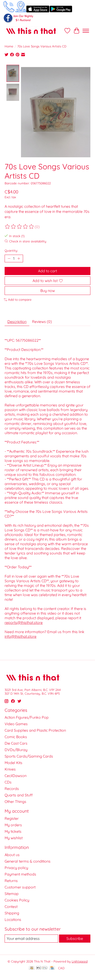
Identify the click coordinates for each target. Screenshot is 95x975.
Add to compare (20, 299)
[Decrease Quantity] (9, 258)
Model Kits (13, 762)
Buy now (47, 290)
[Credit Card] (52, 968)
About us (12, 854)
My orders (13, 825)
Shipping (12, 913)
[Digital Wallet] (42, 968)
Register (12, 818)
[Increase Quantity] (19, 258)
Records (12, 788)
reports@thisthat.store (24, 622)
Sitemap (12, 893)
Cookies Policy (17, 900)
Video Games (16, 723)
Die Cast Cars (16, 743)
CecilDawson (16, 775)
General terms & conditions (27, 861)
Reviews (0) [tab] (42, 321)
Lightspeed (80, 961)
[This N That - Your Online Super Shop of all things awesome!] (31, 30)
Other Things (15, 801)
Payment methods (20, 874)
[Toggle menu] (85, 30)
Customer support (20, 887)
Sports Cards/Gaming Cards (29, 756)
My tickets (13, 831)
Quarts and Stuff (19, 795)
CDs (8, 782)
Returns (11, 880)
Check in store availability (27, 241)
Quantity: (11, 250)
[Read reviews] (20, 226)
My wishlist (14, 838)
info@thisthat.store (20, 636)
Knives (10, 769)
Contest (11, 906)
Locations (13, 919)
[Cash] (32, 968)
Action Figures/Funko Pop (27, 717)
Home (9, 46)
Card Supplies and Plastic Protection (35, 730)
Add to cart (47, 271)
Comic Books (16, 736)
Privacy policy (16, 867)
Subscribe (74, 938)
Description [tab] (17, 321)
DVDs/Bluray (16, 749)
